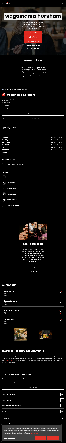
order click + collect (33, 41)
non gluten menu (12, 312)
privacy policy (35, 433)
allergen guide (8, 360)
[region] (31, 433)
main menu (9, 293)
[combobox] (33, 418)
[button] (62, 3)
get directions (31, 114)
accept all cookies (53, 438)
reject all (40, 438)
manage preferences (9, 438)
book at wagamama (33, 45)
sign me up (33, 388)
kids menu (9, 321)
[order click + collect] (33, 33)
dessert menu (10, 302)
